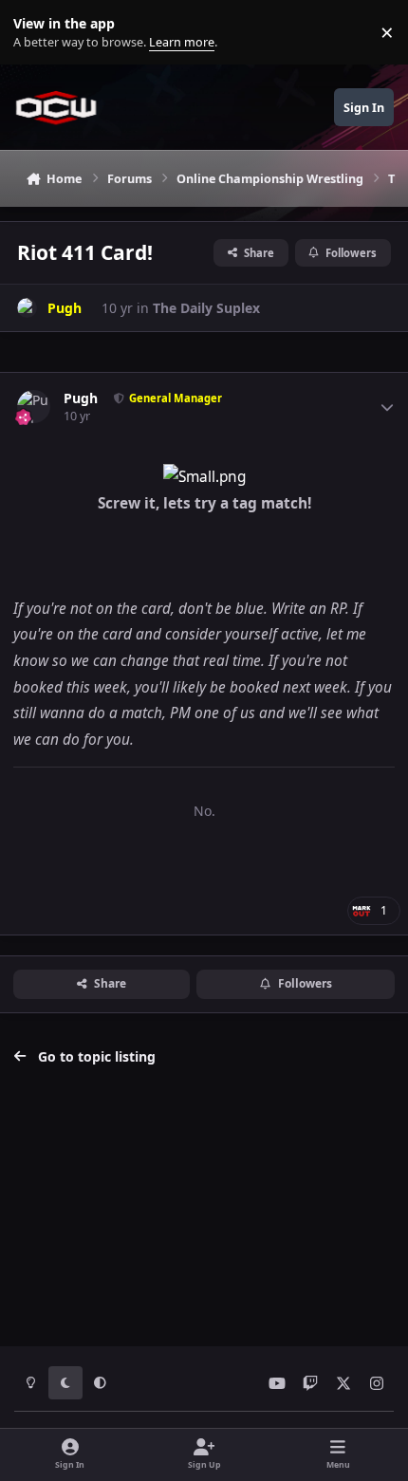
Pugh (81, 398)
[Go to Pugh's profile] (27, 308)
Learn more (36, 33)
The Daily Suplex (206, 308)
